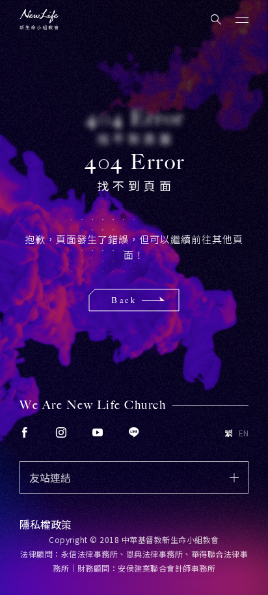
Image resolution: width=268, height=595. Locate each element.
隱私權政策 (46, 524)
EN (243, 433)
